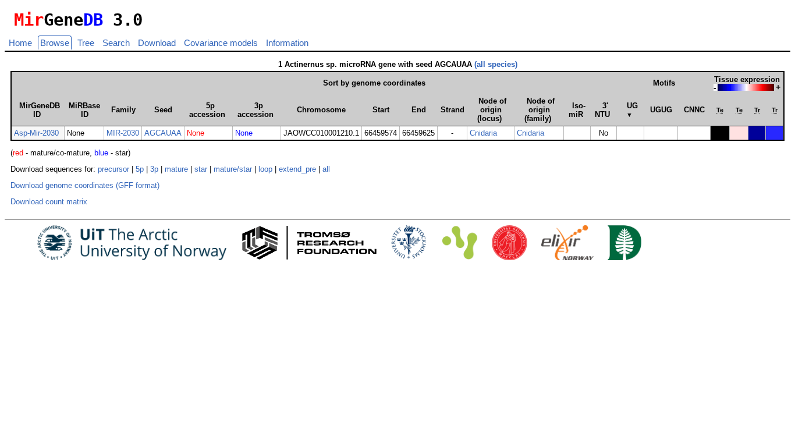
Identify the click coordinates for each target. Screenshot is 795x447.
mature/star (233, 169)
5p (140, 169)
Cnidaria (483, 133)
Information (287, 43)
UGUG (661, 109)
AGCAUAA (163, 133)
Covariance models (221, 43)
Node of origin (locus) (491, 110)
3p (154, 169)
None (195, 133)
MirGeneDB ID (39, 110)
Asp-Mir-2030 (36, 133)
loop (265, 169)
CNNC (694, 109)
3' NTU (602, 110)
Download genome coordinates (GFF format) (84, 185)
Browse (54, 43)
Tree (85, 43)
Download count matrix (48, 201)
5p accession (207, 110)
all (326, 169)
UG (632, 109)
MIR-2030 (123, 133)
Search (116, 43)
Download (157, 43)
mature (176, 169)
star (200, 169)
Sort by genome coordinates (374, 83)
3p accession (255, 110)
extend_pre (297, 169)
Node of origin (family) (539, 110)
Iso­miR (577, 110)
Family (123, 109)
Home (20, 43)
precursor (113, 169)
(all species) (495, 64)
